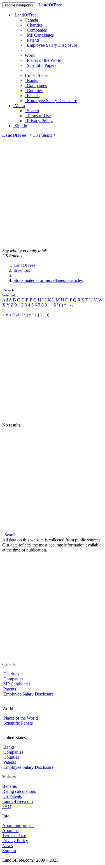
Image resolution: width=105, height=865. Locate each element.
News (7, 845)
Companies (36, 30)
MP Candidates (39, 35)
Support (9, 850)
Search (32, 110)
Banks (31, 80)
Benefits (9, 786)
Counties (34, 90)
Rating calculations (19, 791)
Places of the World (43, 60)
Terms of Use (38, 115)
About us (10, 830)
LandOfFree (24, 15)
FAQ (6, 806)
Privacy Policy (39, 120)
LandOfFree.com (17, 801)
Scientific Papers (40, 65)
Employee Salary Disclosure (51, 45)
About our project (18, 825)
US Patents (12, 796)
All (5, 300)
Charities (34, 25)
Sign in (20, 125)
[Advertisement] (52, 193)
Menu (19, 105)
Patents (32, 40)
